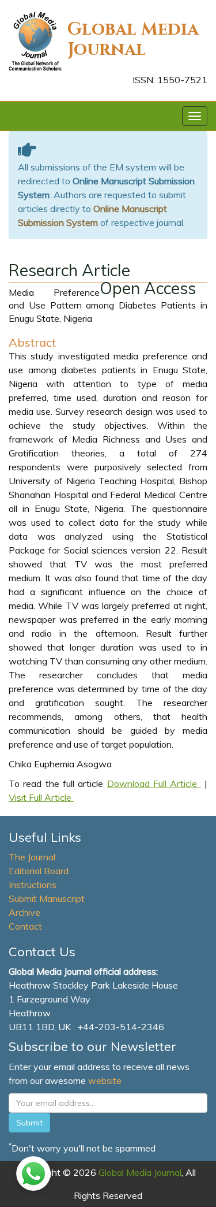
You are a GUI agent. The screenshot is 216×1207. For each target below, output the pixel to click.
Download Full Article (154, 783)
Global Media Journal (133, 39)
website (105, 1080)
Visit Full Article (41, 797)
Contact (25, 926)
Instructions (32, 884)
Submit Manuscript (47, 898)
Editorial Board (39, 871)
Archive (24, 912)
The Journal (32, 857)
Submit (29, 1122)
